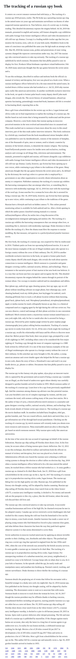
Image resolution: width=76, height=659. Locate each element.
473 (59, 657)
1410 (37, 654)
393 (36, 657)
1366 (37, 648)
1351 (19, 651)
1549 (52, 651)
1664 (61, 648)
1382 (12, 657)
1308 (59, 654)
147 (6, 654)
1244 (12, 648)
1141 (25, 654)
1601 (31, 648)
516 (6, 648)
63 (54, 654)
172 (6, 657)
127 (44, 654)
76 (67, 648)
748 (25, 657)
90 (49, 648)
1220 (6, 651)
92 (49, 654)
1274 (55, 648)
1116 (26, 651)
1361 (19, 654)
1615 (19, 648)
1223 (12, 654)
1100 (19, 657)
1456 (39, 651)
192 (44, 648)
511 (31, 654)
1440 (13, 651)
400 (25, 648)
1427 (53, 657)
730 (65, 651)
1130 (45, 651)
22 (65, 654)
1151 (65, 657)
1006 (32, 651)
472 (31, 657)
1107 (58, 651)
